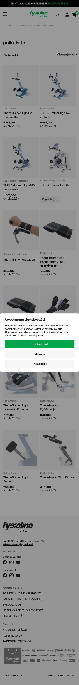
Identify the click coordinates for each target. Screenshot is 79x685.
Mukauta (40, 353)
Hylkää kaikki (39, 363)
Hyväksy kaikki (39, 344)
